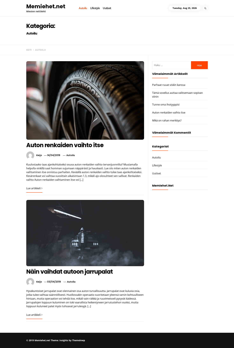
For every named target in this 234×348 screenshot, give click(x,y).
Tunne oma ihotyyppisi (166, 104)
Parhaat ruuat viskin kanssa (168, 85)
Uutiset (107, 8)
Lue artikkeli (33, 188)
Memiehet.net (45, 6)
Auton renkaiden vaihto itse (64, 145)
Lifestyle (95, 8)
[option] (42, 341)
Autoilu (83, 8)
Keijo (39, 155)
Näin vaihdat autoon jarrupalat (69, 272)
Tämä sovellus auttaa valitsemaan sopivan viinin (95, 339)
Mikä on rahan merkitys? (166, 120)
